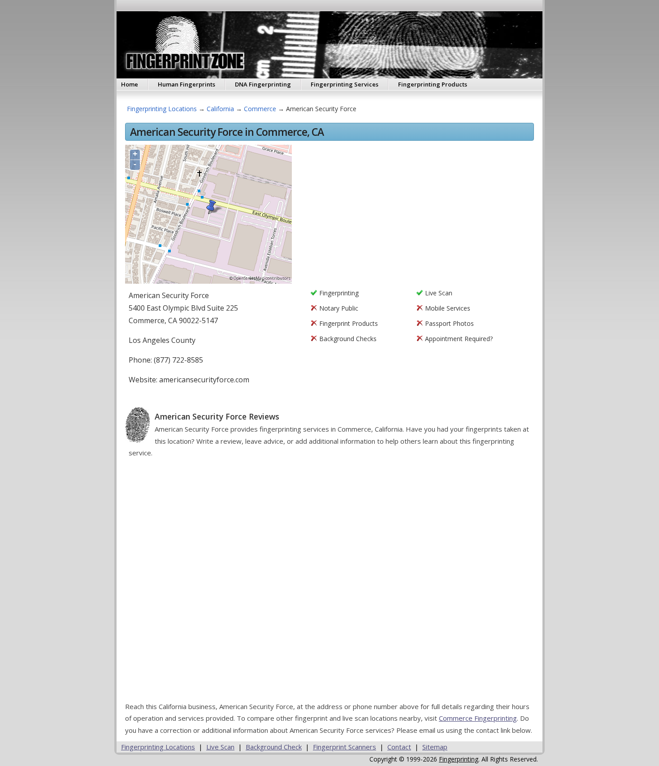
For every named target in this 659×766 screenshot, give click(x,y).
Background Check (274, 746)
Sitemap (434, 746)
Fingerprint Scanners (344, 746)
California (220, 108)
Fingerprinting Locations (162, 108)
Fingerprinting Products (432, 84)
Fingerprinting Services (344, 84)
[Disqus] (331, 583)
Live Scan (220, 746)
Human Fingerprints (186, 84)
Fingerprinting (458, 759)
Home (129, 84)
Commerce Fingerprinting (478, 718)
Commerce (260, 108)
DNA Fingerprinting (263, 84)
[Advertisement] (416, 213)
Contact (399, 746)
